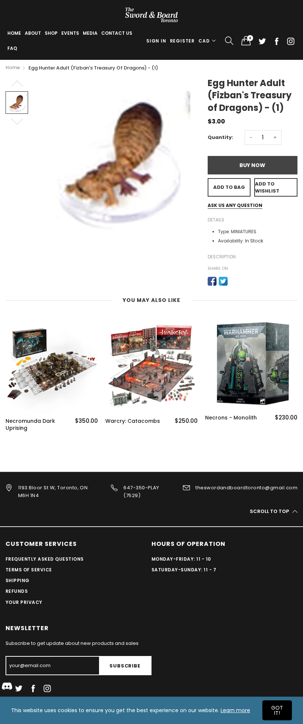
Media (90, 33)
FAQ (12, 48)
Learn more (235, 710)
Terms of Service (29, 570)
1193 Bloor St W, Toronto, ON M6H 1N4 (53, 491)
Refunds (17, 591)
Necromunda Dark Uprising (30, 425)
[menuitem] (14, 33)
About (33, 33)
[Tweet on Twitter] (223, 281)
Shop (51, 33)
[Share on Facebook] (212, 281)
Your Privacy (24, 602)
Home (14, 33)
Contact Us (116, 33)
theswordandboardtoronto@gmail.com (246, 487)
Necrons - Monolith (231, 417)
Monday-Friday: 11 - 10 (181, 559)
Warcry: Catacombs (132, 421)
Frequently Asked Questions (45, 559)
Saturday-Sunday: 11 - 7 (184, 570)
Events (70, 33)
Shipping (18, 580)
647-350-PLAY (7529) (141, 491)
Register (182, 41)
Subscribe (124, 665)
